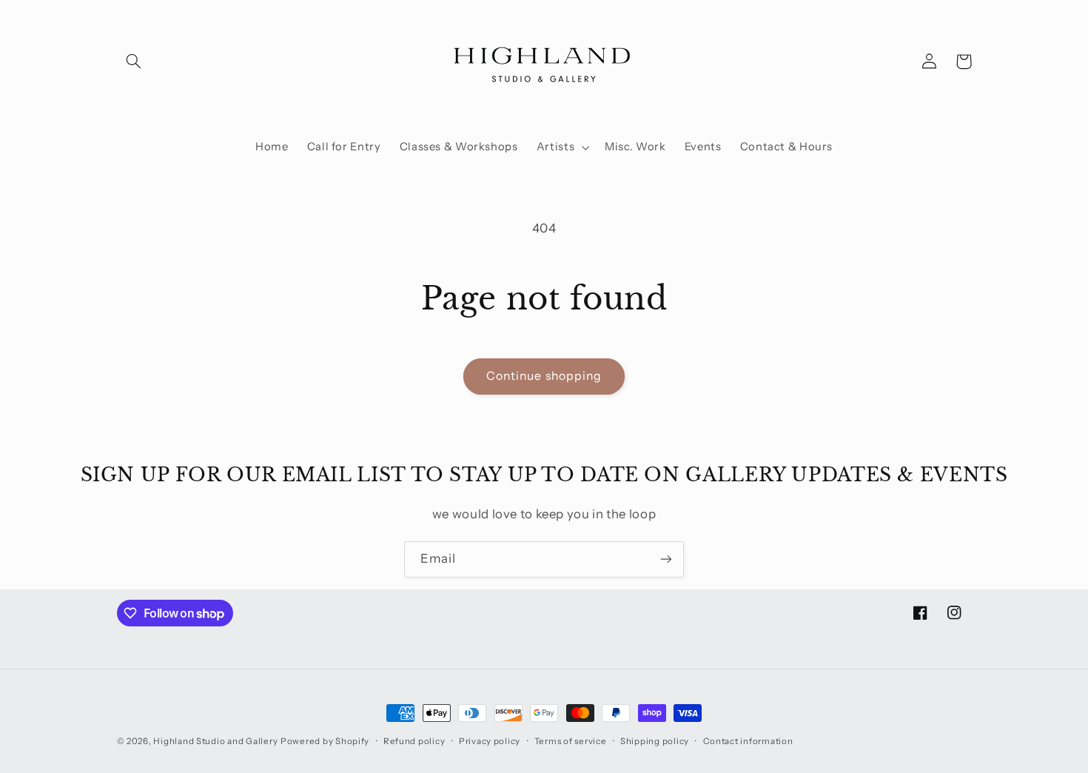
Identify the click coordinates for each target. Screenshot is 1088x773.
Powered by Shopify (325, 741)
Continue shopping (544, 376)
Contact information (748, 741)
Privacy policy (489, 741)
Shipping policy (654, 741)
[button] (134, 61)
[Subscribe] (666, 559)
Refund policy (414, 741)
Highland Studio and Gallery (215, 741)
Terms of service (570, 741)
